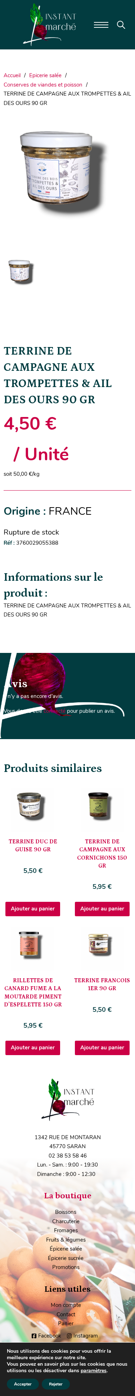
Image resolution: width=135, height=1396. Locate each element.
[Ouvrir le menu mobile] (101, 25)
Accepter (23, 1384)
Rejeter (56, 1384)
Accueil (12, 75)
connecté (55, 711)
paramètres (94, 1371)
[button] (121, 128)
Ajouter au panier (33, 908)
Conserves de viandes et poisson (43, 84)
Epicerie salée (45, 75)
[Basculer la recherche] (121, 25)
